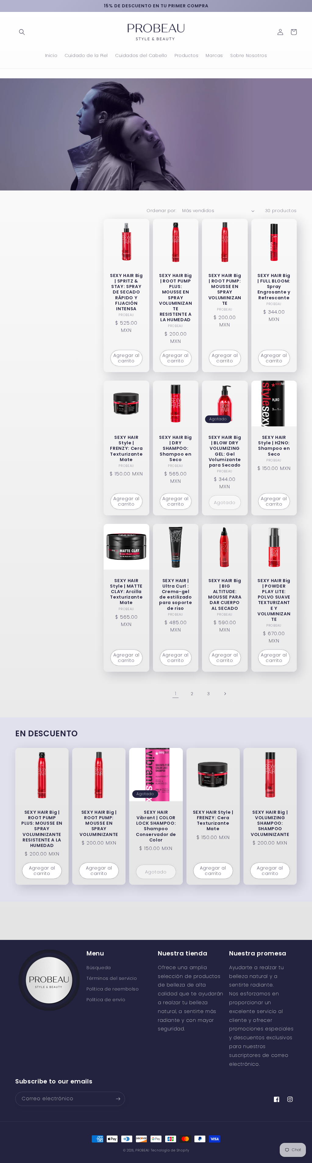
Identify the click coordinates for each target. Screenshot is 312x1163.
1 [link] (175, 693)
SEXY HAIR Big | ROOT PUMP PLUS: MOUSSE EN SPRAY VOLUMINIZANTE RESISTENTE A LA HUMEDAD (175, 298)
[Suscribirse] (118, 1099)
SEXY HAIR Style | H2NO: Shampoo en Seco (274, 446)
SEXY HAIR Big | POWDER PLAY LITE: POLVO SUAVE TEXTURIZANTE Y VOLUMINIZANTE (273, 600)
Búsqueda (99, 968)
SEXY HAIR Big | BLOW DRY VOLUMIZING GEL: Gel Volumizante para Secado (224, 451)
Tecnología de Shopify (170, 1150)
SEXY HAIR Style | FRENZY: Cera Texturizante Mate (126, 448)
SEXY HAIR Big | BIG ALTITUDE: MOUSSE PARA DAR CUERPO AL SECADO (224, 594)
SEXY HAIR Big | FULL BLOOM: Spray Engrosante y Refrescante (274, 287)
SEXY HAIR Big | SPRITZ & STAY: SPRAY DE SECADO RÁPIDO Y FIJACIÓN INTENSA (126, 292)
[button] (22, 32)
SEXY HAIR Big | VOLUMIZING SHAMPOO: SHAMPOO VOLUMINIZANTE (270, 823)
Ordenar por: (161, 211)
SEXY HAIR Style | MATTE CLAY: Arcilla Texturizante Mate (126, 592)
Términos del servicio (112, 978)
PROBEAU (143, 1150)
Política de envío (106, 1000)
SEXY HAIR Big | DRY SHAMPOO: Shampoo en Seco (175, 448)
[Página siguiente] (225, 693)
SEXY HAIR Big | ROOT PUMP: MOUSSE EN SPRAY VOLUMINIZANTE (224, 289)
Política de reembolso (113, 989)
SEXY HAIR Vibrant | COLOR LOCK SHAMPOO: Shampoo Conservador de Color (156, 826)
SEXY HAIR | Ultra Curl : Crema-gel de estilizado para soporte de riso (175, 594)
